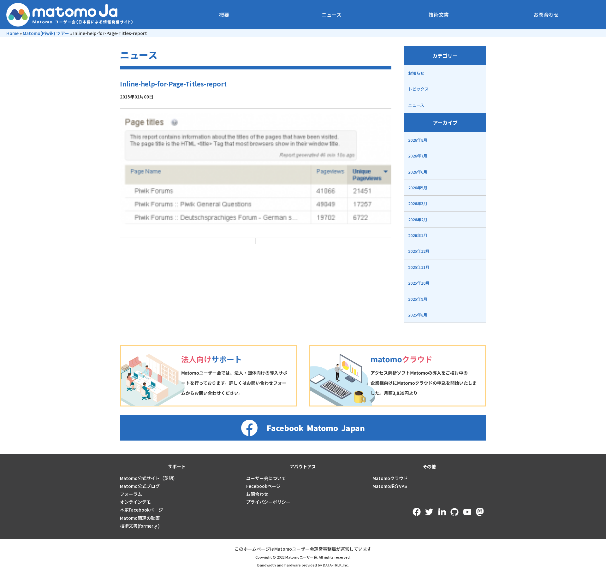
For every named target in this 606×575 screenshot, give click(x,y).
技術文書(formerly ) (140, 526)
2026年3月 (417, 203)
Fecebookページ (263, 486)
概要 (224, 14)
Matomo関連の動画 (140, 518)
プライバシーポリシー (268, 502)
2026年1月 (417, 235)
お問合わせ (546, 14)
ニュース (332, 14)
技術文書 (439, 14)
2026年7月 (417, 156)
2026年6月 (417, 172)
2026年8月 (417, 140)
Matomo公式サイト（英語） (148, 478)
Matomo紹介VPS (389, 486)
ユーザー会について (266, 478)
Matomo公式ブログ (140, 486)
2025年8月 (417, 315)
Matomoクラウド (390, 478)
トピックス (418, 89)
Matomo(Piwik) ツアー (46, 33)
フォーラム (131, 494)
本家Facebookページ (141, 510)
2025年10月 (419, 283)
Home (12, 33)
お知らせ (416, 73)
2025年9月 (417, 299)
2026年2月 (417, 219)
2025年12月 (419, 251)
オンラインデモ (135, 502)
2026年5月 (417, 188)
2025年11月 (419, 267)
